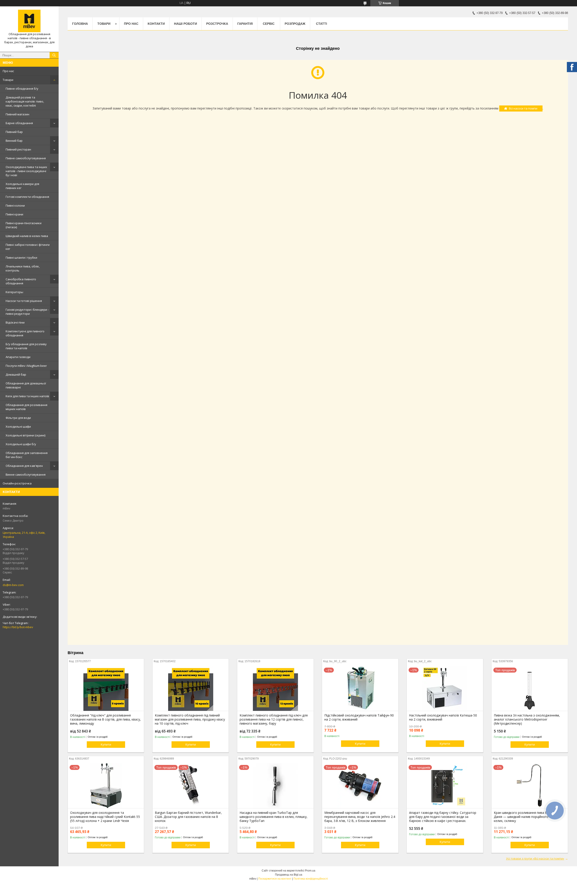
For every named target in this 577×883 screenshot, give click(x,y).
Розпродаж (295, 23)
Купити (106, 744)
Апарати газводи (18, 357)
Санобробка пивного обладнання (21, 281)
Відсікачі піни (15, 322)
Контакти (156, 23)
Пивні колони (15, 205)
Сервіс (269, 23)
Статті (321, 23)
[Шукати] (54, 55)
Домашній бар (16, 374)
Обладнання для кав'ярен (24, 466)
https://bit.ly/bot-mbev (18, 627)
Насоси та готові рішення (24, 301)
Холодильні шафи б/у (21, 444)
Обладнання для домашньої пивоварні (26, 385)
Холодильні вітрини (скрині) (25, 435)
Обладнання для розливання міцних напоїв (26, 407)
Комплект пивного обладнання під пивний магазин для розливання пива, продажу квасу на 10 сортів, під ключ (190, 719)
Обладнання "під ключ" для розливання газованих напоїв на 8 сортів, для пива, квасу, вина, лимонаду (105, 719)
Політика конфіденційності (310, 878)
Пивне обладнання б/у (22, 89)
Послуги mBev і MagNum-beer (26, 366)
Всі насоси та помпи (523, 108)
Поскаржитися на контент (274, 878)
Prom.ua (310, 870)
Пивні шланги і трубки (21, 258)
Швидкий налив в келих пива (27, 236)
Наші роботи (185, 23)
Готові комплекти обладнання (27, 197)
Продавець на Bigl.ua (288, 874)
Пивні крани (14, 214)
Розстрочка (217, 23)
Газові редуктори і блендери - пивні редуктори (27, 312)
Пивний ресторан (18, 149)
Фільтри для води (18, 418)
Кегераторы (14, 292)
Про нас (8, 71)
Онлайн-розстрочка (17, 483)
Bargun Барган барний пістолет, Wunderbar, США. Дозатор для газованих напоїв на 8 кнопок (188, 817)
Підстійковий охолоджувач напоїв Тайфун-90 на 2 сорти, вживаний (359, 717)
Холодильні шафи (18, 426)
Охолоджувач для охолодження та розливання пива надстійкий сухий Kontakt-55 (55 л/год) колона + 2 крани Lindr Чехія (105, 817)
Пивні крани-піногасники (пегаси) (23, 225)
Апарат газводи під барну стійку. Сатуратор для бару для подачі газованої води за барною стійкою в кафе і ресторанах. (442, 817)
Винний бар (14, 141)
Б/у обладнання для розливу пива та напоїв (26, 346)
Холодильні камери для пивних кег (22, 186)
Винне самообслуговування (26, 474)
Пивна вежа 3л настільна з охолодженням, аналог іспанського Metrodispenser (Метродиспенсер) (527, 719)
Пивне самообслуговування (26, 158)
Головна (80, 23)
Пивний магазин (17, 114)
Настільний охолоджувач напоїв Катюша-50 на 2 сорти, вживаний (443, 717)
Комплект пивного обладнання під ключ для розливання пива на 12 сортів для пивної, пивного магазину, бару (274, 719)
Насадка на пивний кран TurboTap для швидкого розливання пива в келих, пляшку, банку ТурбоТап (273, 817)
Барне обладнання (19, 123)
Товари (8, 80)
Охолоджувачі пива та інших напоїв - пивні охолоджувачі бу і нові (26, 171)
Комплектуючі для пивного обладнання (25, 333)
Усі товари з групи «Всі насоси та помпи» (535, 858)
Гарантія (245, 23)
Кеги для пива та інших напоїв (27, 396)
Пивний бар (14, 132)
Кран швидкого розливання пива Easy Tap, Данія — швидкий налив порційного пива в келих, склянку (526, 817)
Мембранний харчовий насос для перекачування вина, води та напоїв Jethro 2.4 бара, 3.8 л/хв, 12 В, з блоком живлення (359, 817)
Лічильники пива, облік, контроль (23, 268)
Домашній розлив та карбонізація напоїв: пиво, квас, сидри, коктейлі (25, 101)
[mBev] (29, 21)
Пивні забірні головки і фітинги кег (28, 247)
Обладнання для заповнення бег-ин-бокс (27, 455)
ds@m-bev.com (13, 585)
